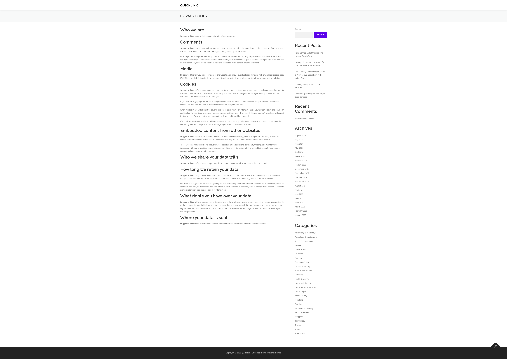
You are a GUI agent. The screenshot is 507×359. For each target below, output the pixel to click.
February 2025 (301, 211)
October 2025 (301, 177)
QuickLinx (189, 5)
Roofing (298, 304)
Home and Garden (303, 283)
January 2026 (300, 165)
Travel (297, 329)
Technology (300, 321)
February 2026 (301, 160)
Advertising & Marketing (305, 232)
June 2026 (299, 144)
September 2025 (302, 181)
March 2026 (300, 156)
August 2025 (300, 186)
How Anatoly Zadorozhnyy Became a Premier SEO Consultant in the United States (310, 74)
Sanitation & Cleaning (304, 308)
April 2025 (299, 202)
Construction (300, 249)
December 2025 (302, 169)
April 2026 (299, 152)
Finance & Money (302, 266)
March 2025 (300, 206)
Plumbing (299, 300)
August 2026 (300, 135)
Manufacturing (301, 295)
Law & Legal (300, 291)
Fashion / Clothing (302, 262)
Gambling (299, 274)
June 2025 (299, 194)
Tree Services (300, 333)
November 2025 (302, 173)
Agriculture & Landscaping (306, 237)
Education (299, 253)
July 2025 (299, 190)
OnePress (256, 352)
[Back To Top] (496, 346)
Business (299, 245)
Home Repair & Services (305, 287)
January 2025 (300, 215)
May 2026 (299, 148)
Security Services (302, 312)
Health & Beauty (302, 279)
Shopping (299, 316)
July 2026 (299, 139)
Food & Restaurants (303, 270)
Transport (299, 325)
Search (298, 29)
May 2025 (299, 198)
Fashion (298, 258)
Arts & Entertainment (304, 241)
